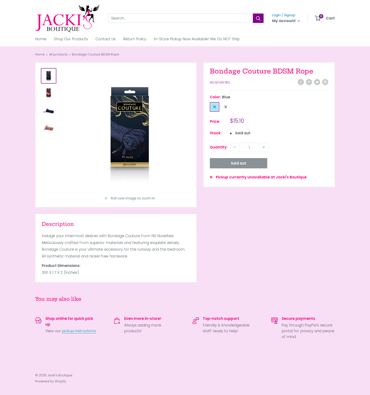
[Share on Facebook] (301, 82)
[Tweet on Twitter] (317, 82)
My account (284, 20)
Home (40, 39)
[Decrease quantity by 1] (234, 147)
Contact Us (105, 39)
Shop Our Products (71, 39)
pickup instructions (79, 331)
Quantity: (218, 147)
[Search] (258, 18)
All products (58, 54)
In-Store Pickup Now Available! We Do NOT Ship (197, 39)
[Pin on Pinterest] (309, 82)
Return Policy (134, 39)
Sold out (238, 163)
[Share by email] (325, 82)
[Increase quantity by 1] (263, 147)
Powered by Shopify (50, 381)
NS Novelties (220, 82)
